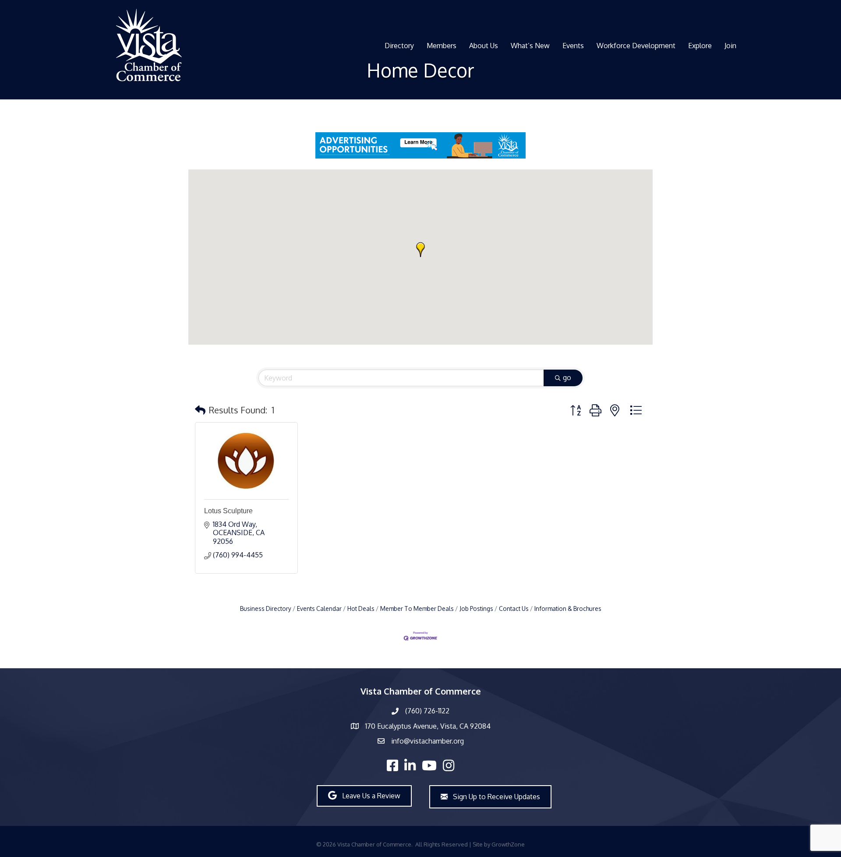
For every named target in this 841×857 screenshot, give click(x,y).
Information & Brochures (567, 608)
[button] (420, 249)
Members (441, 45)
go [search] (567, 377)
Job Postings (476, 608)
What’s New (530, 45)
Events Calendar (319, 608)
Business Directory (265, 608)
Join (730, 45)
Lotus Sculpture (228, 511)
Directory (399, 45)
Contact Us (514, 608)
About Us (483, 45)
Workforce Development (636, 45)
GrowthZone (508, 844)
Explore (700, 45)
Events (573, 45)
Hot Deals (361, 608)
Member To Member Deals (417, 608)
